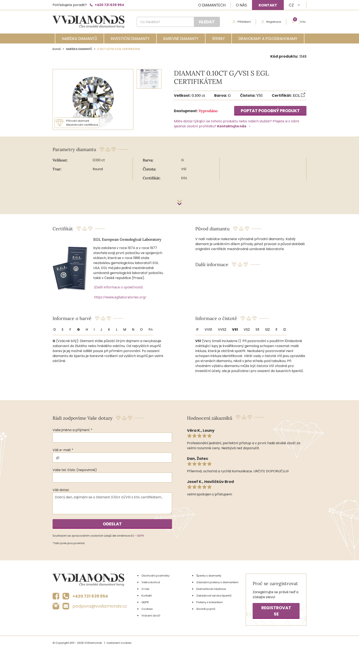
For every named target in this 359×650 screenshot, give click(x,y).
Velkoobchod (150, 582)
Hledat (207, 22)
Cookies (147, 609)
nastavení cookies (119, 643)
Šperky (218, 38)
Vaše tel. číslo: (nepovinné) (75, 470)
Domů (57, 49)
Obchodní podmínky (155, 576)
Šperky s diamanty (208, 576)
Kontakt (268, 5)
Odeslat (112, 524)
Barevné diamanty (180, 38)
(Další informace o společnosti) (118, 287)
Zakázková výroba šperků (213, 596)
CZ (291, 5)
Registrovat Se (276, 611)
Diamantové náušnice (211, 589)
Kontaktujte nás (231, 126)
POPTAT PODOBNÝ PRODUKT (270, 111)
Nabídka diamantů (79, 38)
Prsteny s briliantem (209, 602)
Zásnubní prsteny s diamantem (217, 582)
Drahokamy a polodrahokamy (268, 38)
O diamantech (212, 5)
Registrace (273, 22)
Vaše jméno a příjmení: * (72, 430)
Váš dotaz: (61, 490)
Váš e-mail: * (63, 450)
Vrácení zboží (150, 616)
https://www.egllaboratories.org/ (120, 297)
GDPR (140, 536)
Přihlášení (244, 22)
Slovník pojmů (205, 609)
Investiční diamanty (130, 38)
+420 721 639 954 (109, 4)
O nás (241, 5)
